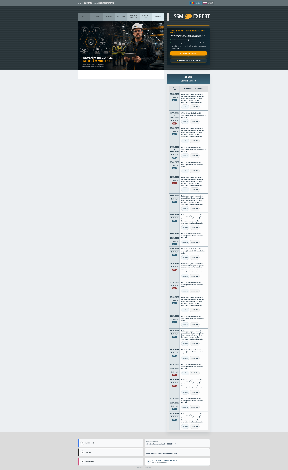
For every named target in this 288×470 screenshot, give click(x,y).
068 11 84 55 (172, 444)
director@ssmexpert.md (155, 444)
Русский (210, 3)
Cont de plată (194, 107)
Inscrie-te (185, 107)
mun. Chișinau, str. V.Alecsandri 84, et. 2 (161, 453)
